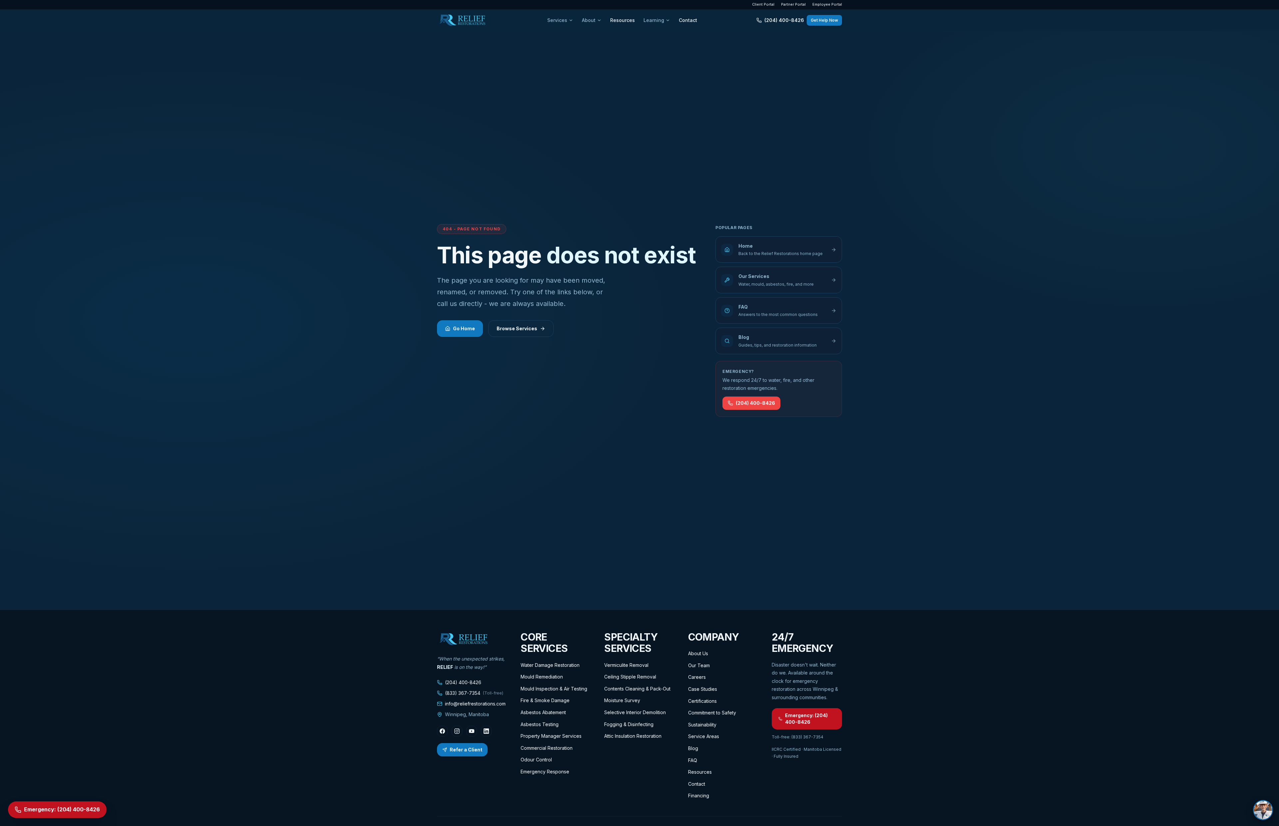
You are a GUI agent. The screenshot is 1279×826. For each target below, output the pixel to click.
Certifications (702, 701)
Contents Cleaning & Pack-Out (637, 688)
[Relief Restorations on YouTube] (471, 731)
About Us (698, 653)
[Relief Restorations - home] (462, 20)
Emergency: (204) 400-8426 (806, 718)
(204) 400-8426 (784, 20)
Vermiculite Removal (626, 665)
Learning (653, 20)
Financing (698, 795)
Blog (693, 748)
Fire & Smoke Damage (545, 700)
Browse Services (517, 328)
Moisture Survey (622, 700)
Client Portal (763, 4)
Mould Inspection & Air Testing (554, 688)
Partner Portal (793, 4)
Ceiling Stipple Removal (630, 677)
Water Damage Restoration (550, 665)
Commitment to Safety (712, 712)
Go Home (464, 328)
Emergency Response (545, 771)
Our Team (699, 665)
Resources (622, 20)
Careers (697, 677)
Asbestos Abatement (543, 712)
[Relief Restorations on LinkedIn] (486, 731)
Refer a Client (466, 749)
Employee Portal (827, 4)
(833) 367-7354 (474, 693)
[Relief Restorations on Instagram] (457, 731)
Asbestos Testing (540, 724)
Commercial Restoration (547, 748)
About (589, 20)
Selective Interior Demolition (635, 712)
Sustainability (702, 724)
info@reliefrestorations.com (475, 703)
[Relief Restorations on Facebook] (442, 731)
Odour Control (536, 759)
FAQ (692, 760)
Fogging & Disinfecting (628, 724)
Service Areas (703, 736)
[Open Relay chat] (1263, 810)
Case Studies (702, 689)
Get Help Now (824, 20)
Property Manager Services (551, 736)
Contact (688, 20)
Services (557, 20)
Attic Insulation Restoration (632, 736)
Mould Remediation (542, 677)
